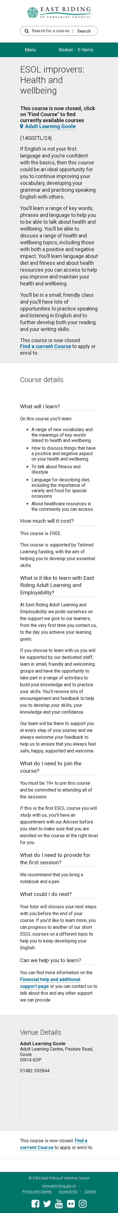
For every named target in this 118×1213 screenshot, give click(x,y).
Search (84, 31)
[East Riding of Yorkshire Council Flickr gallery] (71, 1205)
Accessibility (68, 1192)
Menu (30, 50)
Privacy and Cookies (37, 1192)
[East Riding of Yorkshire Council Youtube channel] (59, 1205)
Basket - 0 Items (76, 50)
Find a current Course (45, 346)
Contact (90, 1192)
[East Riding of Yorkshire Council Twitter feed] (47, 1205)
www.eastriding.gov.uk (59, 1186)
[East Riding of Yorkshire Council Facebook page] (35, 1205)
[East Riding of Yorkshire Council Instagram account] (82, 1205)
